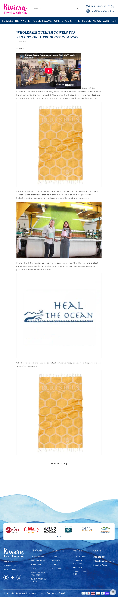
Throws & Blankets (77, 562)
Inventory (36, 564)
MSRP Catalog (38, 557)
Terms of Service (59, 593)
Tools (86, 20)
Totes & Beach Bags (79, 572)
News (97, 20)
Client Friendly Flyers (39, 580)
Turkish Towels (80, 557)
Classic (55, 557)
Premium (56, 561)
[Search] (77, 8)
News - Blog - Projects (38, 573)
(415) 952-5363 (99, 557)
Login (34, 568)
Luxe (54, 564)
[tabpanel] (12, 529)
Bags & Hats (71, 20)
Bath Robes (78, 567)
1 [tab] (57, 536)
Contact (109, 20)
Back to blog (61, 463)
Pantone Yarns (38, 561)
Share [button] (21, 48)
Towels (7, 20)
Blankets (22, 20)
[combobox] (57, 8)
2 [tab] (60, 536)
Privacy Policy (44, 593)
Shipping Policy (100, 565)
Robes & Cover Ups (46, 20)
